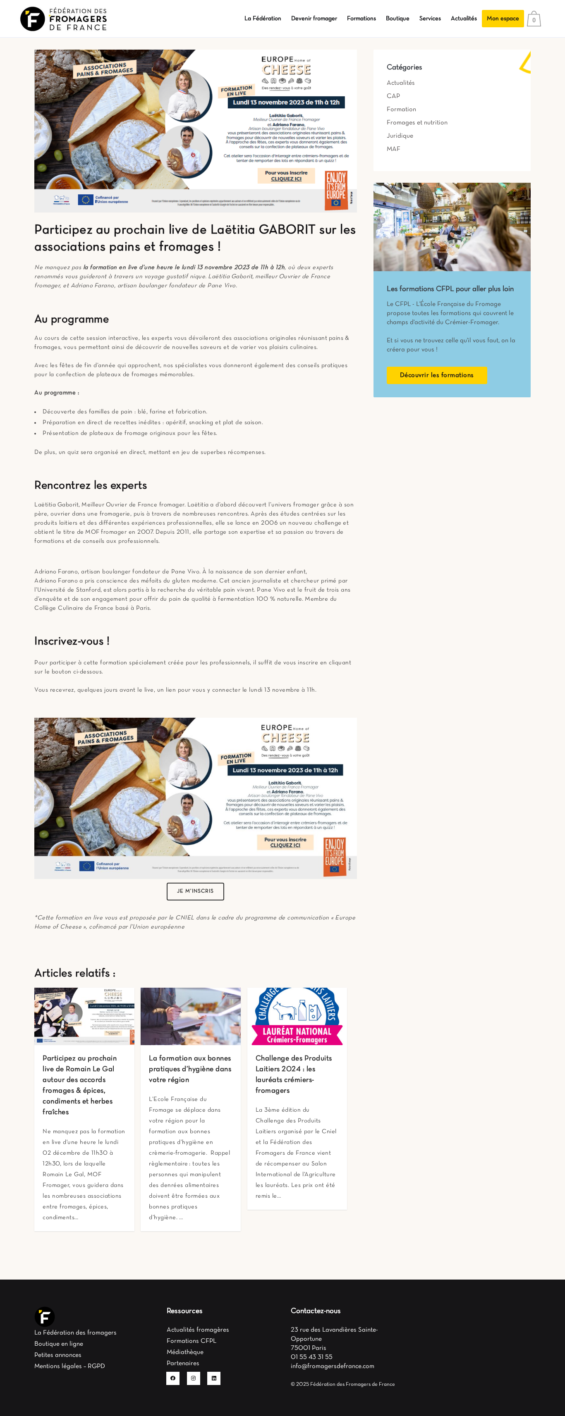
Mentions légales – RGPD (69, 1366)
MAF (393, 149)
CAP (393, 96)
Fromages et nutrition (417, 123)
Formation (401, 109)
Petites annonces (57, 1355)
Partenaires (183, 1363)
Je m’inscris (195, 891)
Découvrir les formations (437, 375)
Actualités (401, 83)
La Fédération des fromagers (75, 1333)
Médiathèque (185, 1352)
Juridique (400, 136)
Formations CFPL (191, 1341)
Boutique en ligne (58, 1344)
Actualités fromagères (198, 1330)
